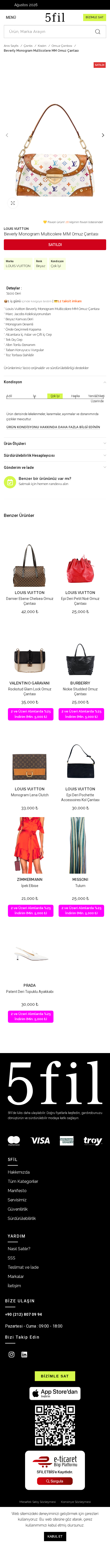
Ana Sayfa (11, 46)
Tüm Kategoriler (23, 1181)
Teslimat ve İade (23, 1267)
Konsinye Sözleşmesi (76, 1502)
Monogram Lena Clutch (30, 795)
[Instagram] (11, 1354)
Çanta (28, 46)
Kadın (42, 46)
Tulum (80, 886)
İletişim (14, 1285)
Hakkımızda (19, 1172)
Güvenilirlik (18, 1209)
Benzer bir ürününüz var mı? (45, 478)
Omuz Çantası (62, 46)
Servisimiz (17, 1199)
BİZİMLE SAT (95, 17)
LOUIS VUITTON (16, 229)
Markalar (16, 1276)
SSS (11, 1258)
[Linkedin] (24, 1354)
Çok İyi (56, 266)
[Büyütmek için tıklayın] (13, 203)
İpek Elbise (29, 886)
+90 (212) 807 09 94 (23, 1314)
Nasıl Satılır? (19, 1248)
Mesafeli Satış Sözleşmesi (37, 1502)
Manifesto (17, 1190)
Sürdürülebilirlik (22, 1218)
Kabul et (55, 1536)
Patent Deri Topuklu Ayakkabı (29, 992)
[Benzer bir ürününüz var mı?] (10, 482)
